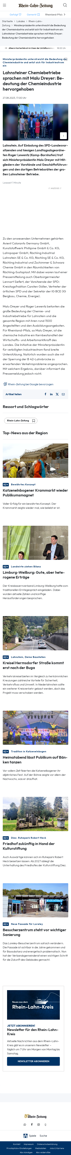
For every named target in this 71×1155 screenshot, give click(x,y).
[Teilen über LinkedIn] (51, 394)
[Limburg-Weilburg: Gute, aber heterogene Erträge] (35, 542)
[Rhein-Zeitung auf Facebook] (31, 1124)
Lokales (21, 21)
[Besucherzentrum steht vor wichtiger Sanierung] (35, 900)
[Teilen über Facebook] (45, 394)
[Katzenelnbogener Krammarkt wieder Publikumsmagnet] (35, 460)
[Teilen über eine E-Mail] (63, 394)
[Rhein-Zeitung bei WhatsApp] (25, 1124)
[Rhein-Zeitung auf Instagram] (38, 1124)
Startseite (7, 21)
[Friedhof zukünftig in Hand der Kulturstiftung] (35, 814)
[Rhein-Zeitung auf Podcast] (45, 1124)
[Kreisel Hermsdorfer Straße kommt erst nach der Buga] (35, 633)
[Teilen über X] (57, 394)
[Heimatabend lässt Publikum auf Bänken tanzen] (35, 727)
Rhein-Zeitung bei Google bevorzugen (30, 384)
